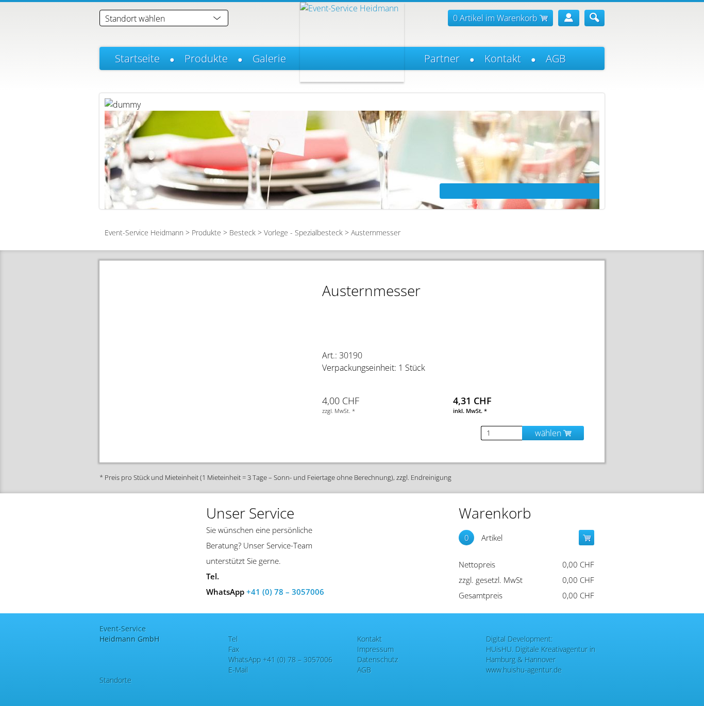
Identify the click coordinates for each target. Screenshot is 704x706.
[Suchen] (594, 18)
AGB (556, 58)
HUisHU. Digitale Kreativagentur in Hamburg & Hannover (540, 654)
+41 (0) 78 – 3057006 (285, 592)
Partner (442, 58)
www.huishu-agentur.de (524, 670)
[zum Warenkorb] (586, 537)
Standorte (115, 680)
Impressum (375, 649)
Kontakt (502, 58)
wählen (549, 433)
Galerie (269, 58)
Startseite (137, 58)
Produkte (206, 58)
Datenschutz (377, 659)
